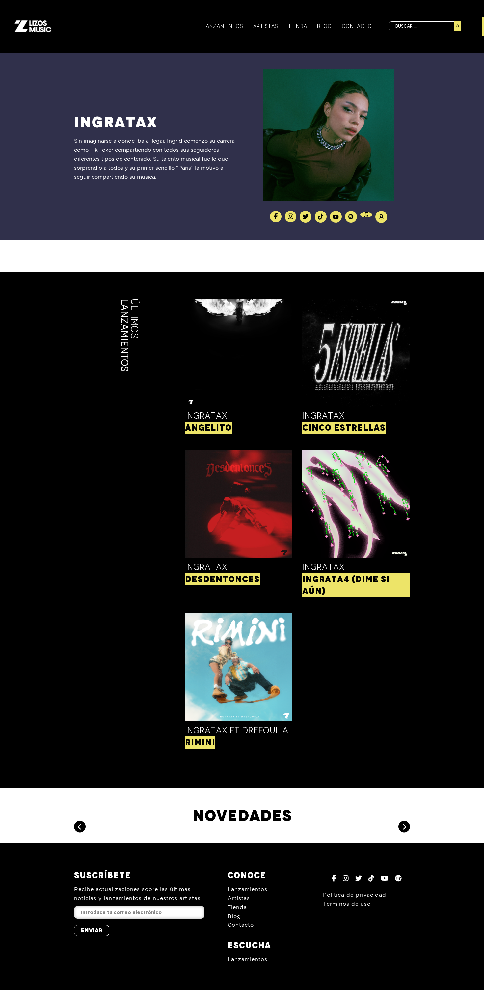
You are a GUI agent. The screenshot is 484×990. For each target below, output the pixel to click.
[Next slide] (404, 827)
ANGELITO (208, 427)
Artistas (265, 26)
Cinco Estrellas (344, 427)
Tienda (297, 26)
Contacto (357, 26)
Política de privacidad (354, 895)
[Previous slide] (80, 827)
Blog (324, 26)
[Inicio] (33, 26)
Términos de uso (347, 904)
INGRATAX (206, 567)
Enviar (91, 930)
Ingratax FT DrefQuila (236, 730)
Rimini (200, 742)
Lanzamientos (223, 26)
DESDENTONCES (222, 579)
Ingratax (206, 415)
